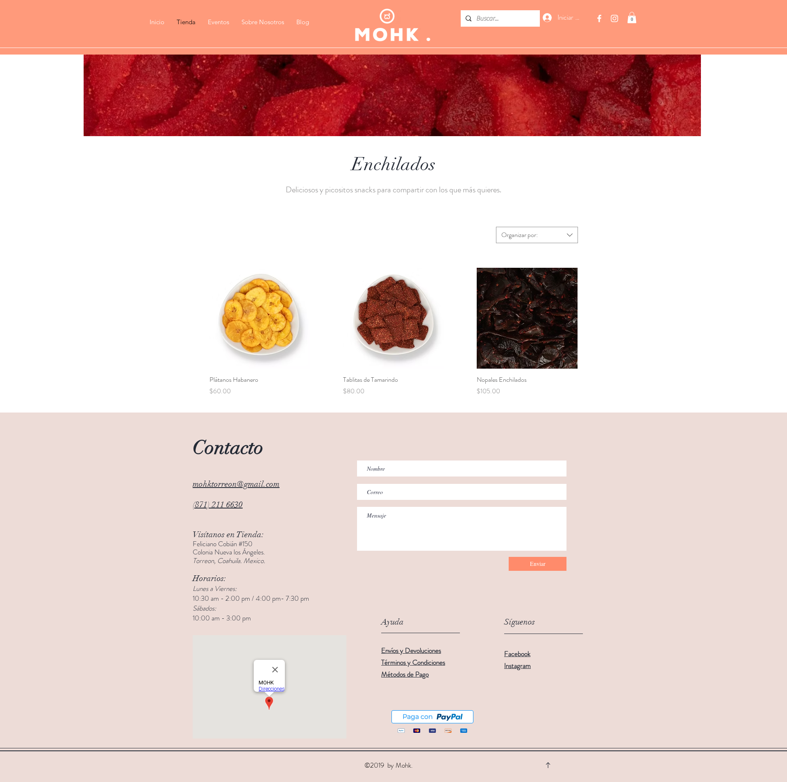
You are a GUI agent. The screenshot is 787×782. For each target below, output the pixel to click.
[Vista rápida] (259, 318)
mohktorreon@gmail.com (236, 484)
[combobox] (537, 235)
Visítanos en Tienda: (228, 534)
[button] (632, 17)
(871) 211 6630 (218, 504)
